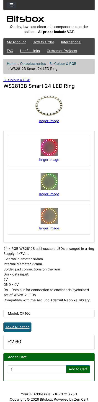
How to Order (43, 42)
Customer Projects (62, 51)
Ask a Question (17, 327)
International (71, 42)
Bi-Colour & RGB (62, 63)
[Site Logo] (49, 20)
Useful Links (30, 51)
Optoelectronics (33, 63)
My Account (16, 42)
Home (11, 63)
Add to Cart (78, 369)
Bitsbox (46, 399)
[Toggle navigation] (11, 5)
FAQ (10, 51)
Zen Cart (81, 399)
